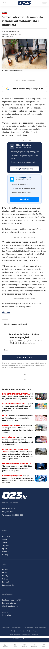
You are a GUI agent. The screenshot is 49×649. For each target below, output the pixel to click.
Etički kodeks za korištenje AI (22, 627)
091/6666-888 (17, 515)
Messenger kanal (23, 178)
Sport (4, 549)
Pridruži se (24, 199)
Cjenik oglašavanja (10, 606)
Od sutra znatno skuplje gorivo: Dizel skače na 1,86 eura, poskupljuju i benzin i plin (17, 396)
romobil (19, 324)
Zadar (4, 542)
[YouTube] (8, 521)
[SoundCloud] (22, 521)
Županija (5, 546)
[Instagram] (13, 521)
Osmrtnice (6, 615)
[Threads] (31, 521)
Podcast (5, 582)
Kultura (5, 570)
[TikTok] (17, 521)
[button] (4, 2)
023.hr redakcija (13, 31)
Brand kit (35, 634)
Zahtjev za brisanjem (18, 631)
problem (13, 324)
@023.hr (6, 312)
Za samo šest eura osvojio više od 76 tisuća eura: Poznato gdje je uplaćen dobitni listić (17, 418)
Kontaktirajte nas (9, 603)
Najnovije (6, 536)
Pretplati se (24, 357)
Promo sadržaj (8, 585)
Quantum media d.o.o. (27, 639)
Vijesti (4, 12)
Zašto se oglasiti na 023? (12, 600)
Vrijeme (5, 552)
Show (4, 573)
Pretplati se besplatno (24, 169)
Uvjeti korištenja (40, 627)
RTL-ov (5, 208)
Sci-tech (5, 579)
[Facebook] (3, 521)
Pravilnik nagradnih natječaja (20, 634)
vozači (25, 324)
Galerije (5, 555)
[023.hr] (24, 3)
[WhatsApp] (26, 521)
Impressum (6, 627)
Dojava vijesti (32, 631)
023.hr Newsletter (24, 145)
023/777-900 (7, 512)
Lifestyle (5, 576)
